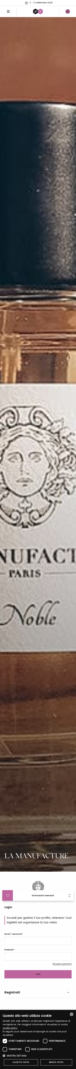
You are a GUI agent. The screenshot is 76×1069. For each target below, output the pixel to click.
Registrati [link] (12, 992)
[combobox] (71, 1014)
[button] (38, 1055)
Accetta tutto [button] (21, 1062)
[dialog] (38, 1039)
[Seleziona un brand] (38, 11)
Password (8, 949)
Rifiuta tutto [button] (56, 1062)
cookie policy (10, 1028)
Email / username (13, 934)
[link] (67, 11)
